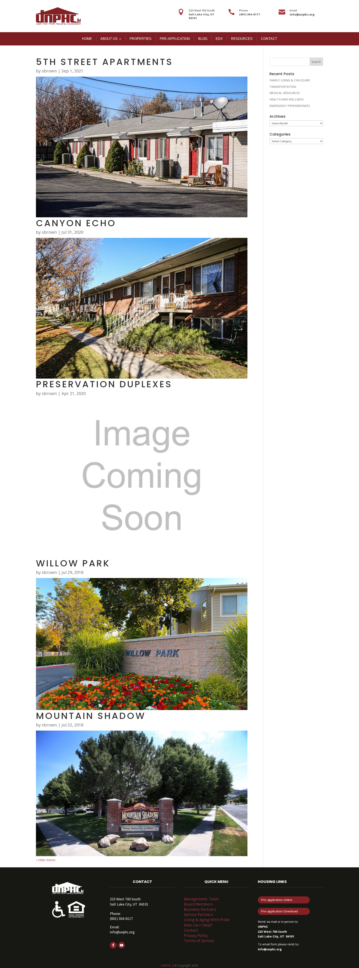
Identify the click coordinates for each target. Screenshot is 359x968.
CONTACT (269, 38)
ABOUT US (109, 38)
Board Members (198, 904)
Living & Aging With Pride (206, 919)
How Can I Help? (198, 925)
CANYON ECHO (76, 223)
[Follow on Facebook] (113, 945)
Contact (191, 930)
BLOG (202, 38)
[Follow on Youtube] (121, 945)
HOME (87, 38)
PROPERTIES (140, 38)
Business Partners (200, 909)
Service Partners (198, 914)
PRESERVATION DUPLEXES (104, 384)
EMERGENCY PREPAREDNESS (289, 106)
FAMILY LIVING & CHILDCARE (289, 80)
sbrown (49, 71)
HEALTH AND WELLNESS (286, 99)
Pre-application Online (276, 900)
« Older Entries (45, 860)
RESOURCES (242, 38)
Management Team (201, 898)
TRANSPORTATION (282, 87)
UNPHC (166, 965)
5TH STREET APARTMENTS (104, 62)
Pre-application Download (279, 911)
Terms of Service (199, 940)
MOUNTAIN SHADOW (91, 716)
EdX (219, 38)
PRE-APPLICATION (175, 38)
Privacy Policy (196, 935)
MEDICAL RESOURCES (284, 93)
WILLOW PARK (73, 563)
